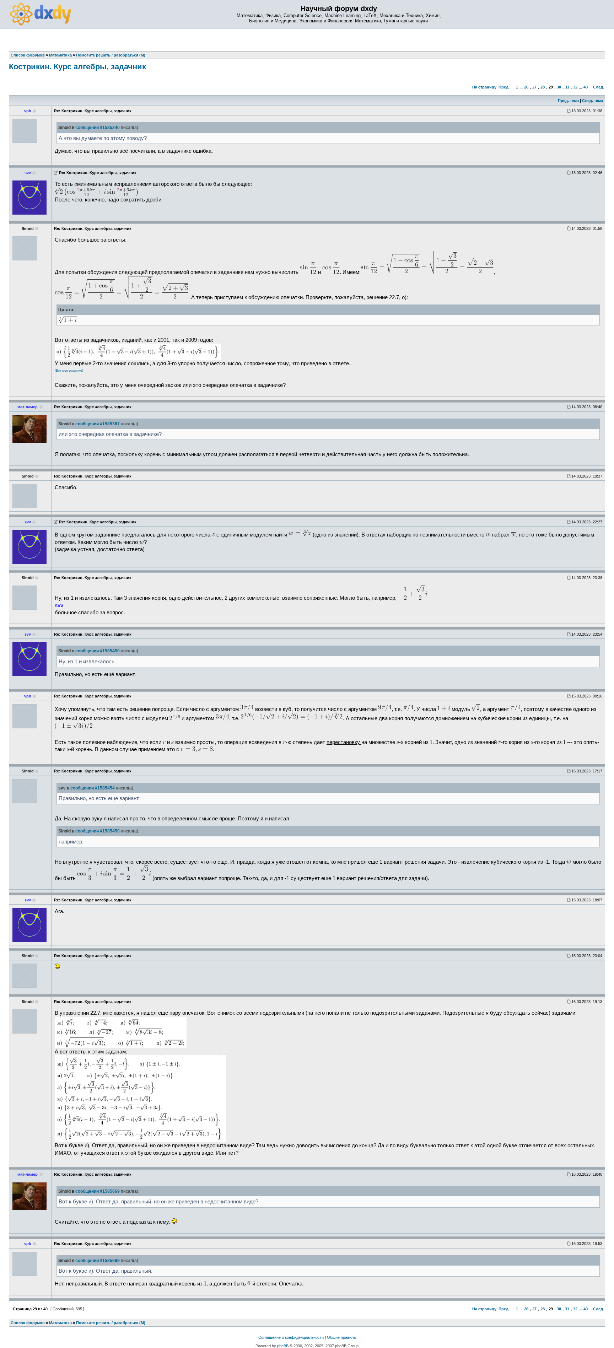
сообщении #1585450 (97, 650)
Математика (60, 1323)
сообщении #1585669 (97, 1191)
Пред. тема (568, 100)
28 (542, 87)
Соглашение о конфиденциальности (291, 1337)
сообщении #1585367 (97, 423)
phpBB (283, 1346)
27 (534, 87)
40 (585, 87)
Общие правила (341, 1337)
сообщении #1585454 (92, 788)
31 (567, 87)
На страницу (484, 87)
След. (598, 87)
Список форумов (28, 1323)
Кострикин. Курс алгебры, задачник (77, 66)
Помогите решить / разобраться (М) (110, 1323)
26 (526, 87)
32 (575, 87)
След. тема (592, 100)
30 (559, 87)
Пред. (504, 87)
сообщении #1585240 (97, 127)
